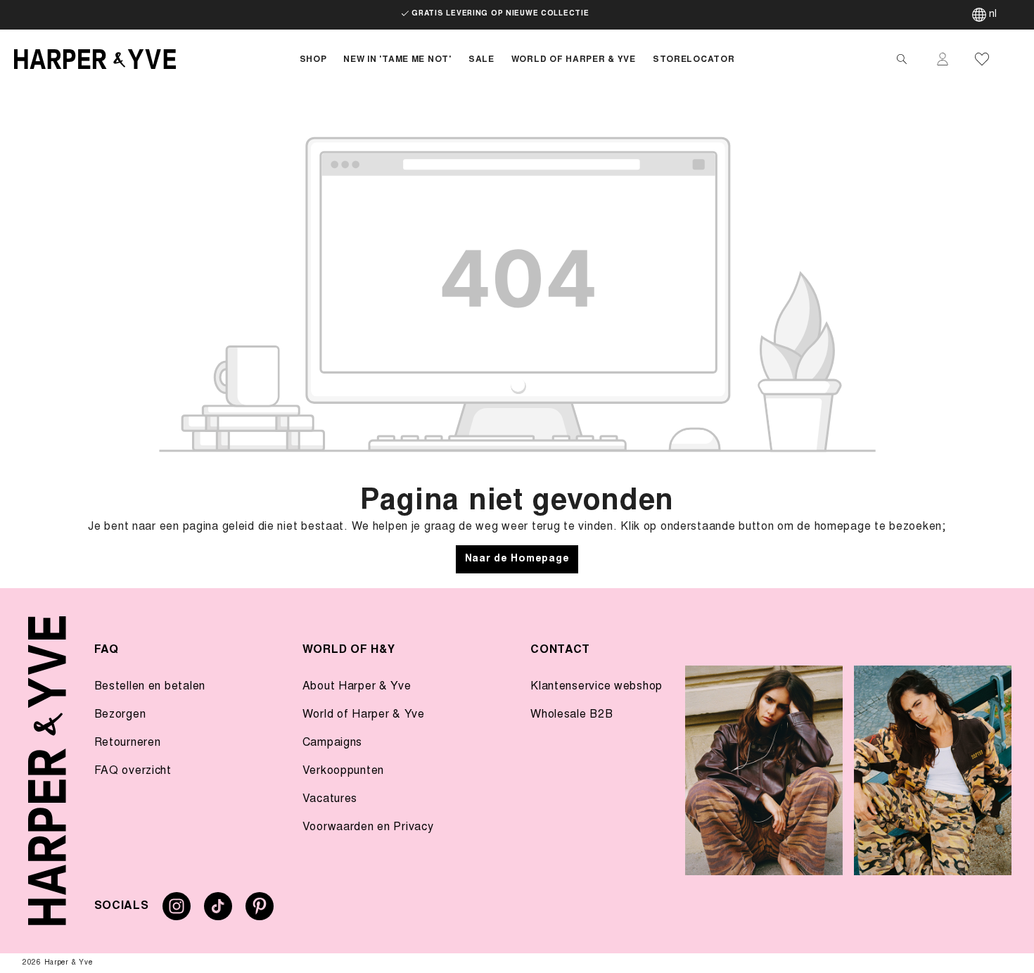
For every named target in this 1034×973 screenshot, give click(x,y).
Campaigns (332, 743)
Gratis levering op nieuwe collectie (500, 14)
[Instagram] (176, 911)
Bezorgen (120, 714)
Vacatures (329, 799)
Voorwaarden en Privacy (368, 827)
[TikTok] (218, 911)
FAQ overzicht (133, 771)
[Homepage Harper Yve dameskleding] (145, 59)
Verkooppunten (343, 771)
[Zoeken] (902, 59)
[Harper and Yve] (47, 771)
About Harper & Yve (356, 686)
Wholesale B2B (571, 714)
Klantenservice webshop (596, 686)
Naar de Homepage (517, 559)
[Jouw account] (942, 59)
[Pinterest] (259, 911)
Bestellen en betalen (149, 686)
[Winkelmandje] (1014, 59)
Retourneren (127, 743)
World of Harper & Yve (363, 714)
